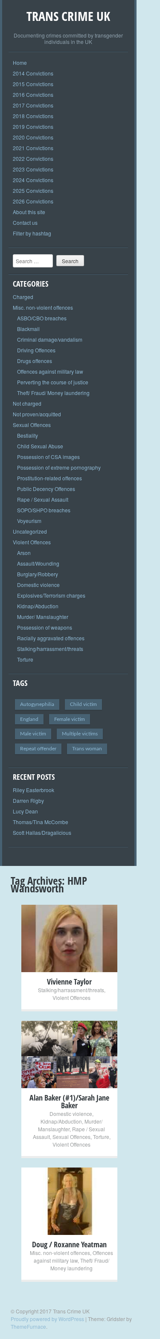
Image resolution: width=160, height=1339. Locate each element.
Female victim (69, 719)
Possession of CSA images (48, 456)
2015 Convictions (33, 83)
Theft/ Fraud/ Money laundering (53, 392)
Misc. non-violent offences (43, 307)
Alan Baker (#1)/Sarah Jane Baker (69, 1101)
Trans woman (87, 748)
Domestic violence (38, 584)
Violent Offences (32, 542)
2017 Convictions (33, 105)
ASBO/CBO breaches (42, 318)
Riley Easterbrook (33, 789)
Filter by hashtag (32, 233)
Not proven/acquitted (37, 414)
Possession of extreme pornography (59, 467)
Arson (24, 552)
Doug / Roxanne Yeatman (69, 1244)
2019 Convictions (33, 126)
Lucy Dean (25, 811)
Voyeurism (29, 520)
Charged (23, 296)
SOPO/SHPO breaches (43, 510)
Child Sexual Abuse (40, 446)
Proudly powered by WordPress (47, 1318)
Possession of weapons (44, 627)
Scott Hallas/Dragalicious (42, 832)
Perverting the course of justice (52, 382)
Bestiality (27, 435)
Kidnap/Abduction (37, 606)
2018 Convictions (33, 115)
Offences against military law (50, 371)
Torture (25, 659)
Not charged (27, 403)
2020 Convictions (33, 137)
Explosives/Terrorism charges (51, 595)
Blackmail (28, 328)
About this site (29, 211)
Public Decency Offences (46, 488)
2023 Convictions (33, 169)
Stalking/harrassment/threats (50, 648)
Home (20, 62)
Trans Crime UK (68, 16)
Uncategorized (30, 531)
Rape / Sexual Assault (42, 499)
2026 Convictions (33, 201)
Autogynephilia (37, 704)
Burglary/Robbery (37, 574)
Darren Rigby (28, 800)
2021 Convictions (33, 147)
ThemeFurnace (28, 1326)
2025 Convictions (33, 190)
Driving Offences (36, 350)
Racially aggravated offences (50, 638)
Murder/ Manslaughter (42, 616)
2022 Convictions (33, 158)
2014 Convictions (33, 73)
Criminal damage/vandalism (49, 339)
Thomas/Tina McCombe (40, 821)
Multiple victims (80, 733)
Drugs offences (34, 360)
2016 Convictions (33, 94)
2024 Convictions (33, 179)
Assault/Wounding (38, 563)
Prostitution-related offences (49, 478)
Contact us (25, 222)
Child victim (83, 704)
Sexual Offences (32, 424)
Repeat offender (38, 748)
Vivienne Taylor (69, 981)
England (29, 719)
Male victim (33, 733)
